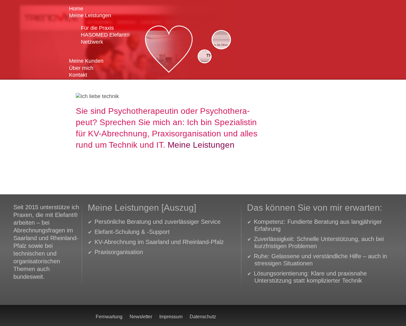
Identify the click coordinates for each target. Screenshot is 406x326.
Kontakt (78, 75)
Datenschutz (203, 316)
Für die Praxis (99, 28)
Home (76, 9)
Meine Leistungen (92, 15)
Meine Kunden (86, 61)
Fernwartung (109, 316)
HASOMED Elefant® (107, 35)
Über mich (83, 68)
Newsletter (141, 316)
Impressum (170, 316)
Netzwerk (92, 42)
